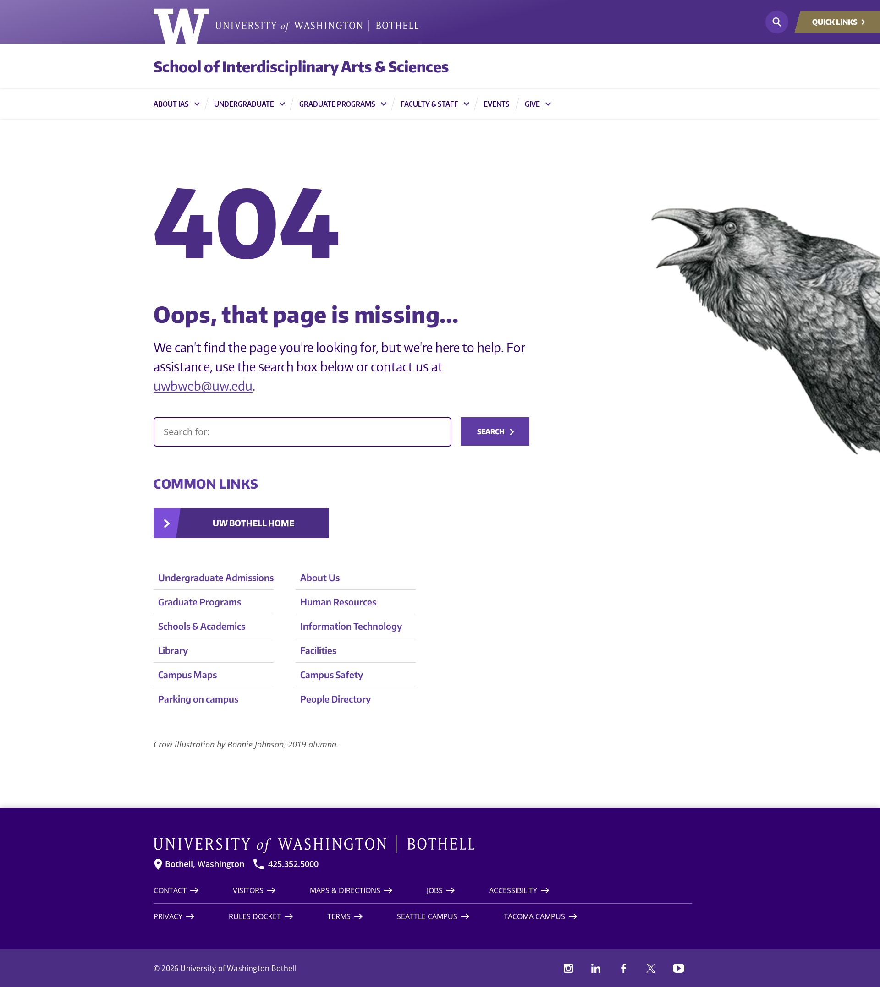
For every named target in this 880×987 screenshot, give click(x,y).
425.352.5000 (293, 864)
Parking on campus (198, 698)
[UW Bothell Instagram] (568, 968)
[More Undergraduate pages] (282, 104)
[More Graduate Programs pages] (383, 104)
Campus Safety (331, 674)
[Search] (302, 432)
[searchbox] (302, 432)
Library (173, 650)
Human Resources (338, 601)
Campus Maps (187, 674)
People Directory (335, 698)
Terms (339, 916)
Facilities (318, 650)
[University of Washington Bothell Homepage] (423, 844)
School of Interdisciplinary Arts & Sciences (301, 66)
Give (532, 104)
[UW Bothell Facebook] (623, 968)
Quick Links (835, 22)
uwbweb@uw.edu (203, 385)
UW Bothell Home (253, 523)
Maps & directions (345, 890)
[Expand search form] (776, 22)
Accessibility (513, 890)
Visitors (248, 890)
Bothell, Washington (204, 864)
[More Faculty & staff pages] (466, 104)
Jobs (435, 890)
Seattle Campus (427, 916)
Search (491, 431)
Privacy (168, 916)
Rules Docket (255, 916)
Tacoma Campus (534, 916)
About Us (320, 577)
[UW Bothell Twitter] (650, 968)
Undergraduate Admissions (216, 577)
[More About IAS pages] (197, 104)
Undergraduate (244, 104)
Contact (170, 890)
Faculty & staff (429, 104)
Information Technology (351, 626)
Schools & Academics (201, 626)
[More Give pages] (548, 104)
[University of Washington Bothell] (286, 26)
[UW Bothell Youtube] (678, 968)
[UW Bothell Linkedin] (595, 968)
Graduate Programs (337, 104)
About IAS (171, 104)
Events (497, 104)
